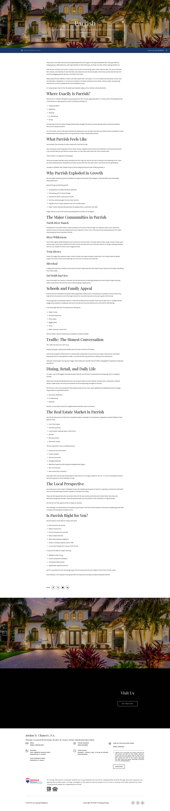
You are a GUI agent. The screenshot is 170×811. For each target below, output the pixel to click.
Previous (5, 633)
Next (165, 633)
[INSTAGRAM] (138, 803)
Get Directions (127, 703)
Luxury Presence (41, 803)
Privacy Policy (125, 760)
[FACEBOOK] (133, 803)
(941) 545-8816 (83, 745)
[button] (157, 50)
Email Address (118, 746)
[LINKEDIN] (142, 803)
